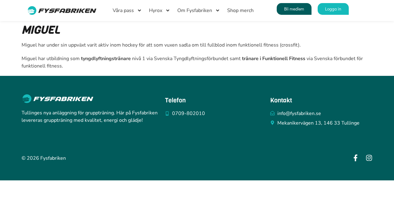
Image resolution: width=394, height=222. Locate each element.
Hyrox (155, 10)
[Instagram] (369, 157)
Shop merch (240, 10)
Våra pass (123, 10)
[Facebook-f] (355, 157)
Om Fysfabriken (194, 10)
